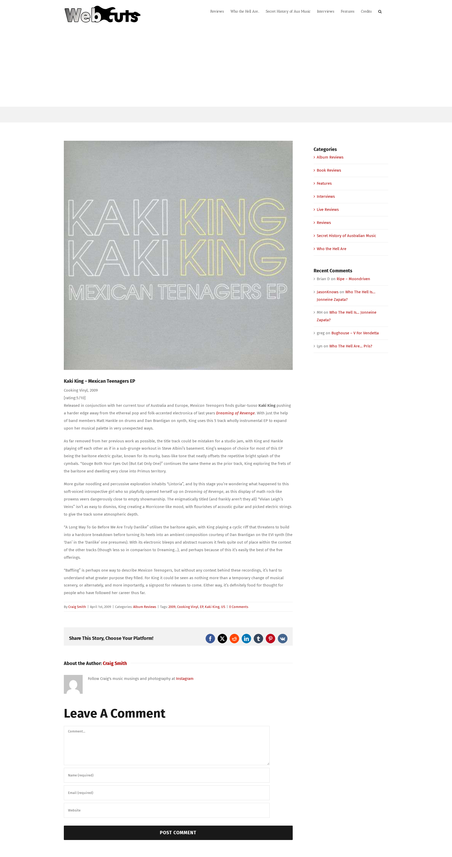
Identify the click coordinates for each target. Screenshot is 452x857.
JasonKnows (327, 292)
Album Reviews (144, 607)
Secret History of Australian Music (346, 235)
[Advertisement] (226, 67)
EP (201, 607)
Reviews (324, 222)
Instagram (185, 678)
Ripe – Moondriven (353, 279)
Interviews (326, 196)
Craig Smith (77, 607)
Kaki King (212, 607)
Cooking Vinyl (187, 607)
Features (324, 183)
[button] (380, 11)
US (223, 607)
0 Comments (238, 607)
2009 (172, 607)
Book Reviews (329, 170)
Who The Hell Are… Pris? (350, 346)
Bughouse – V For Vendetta (355, 333)
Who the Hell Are (331, 248)
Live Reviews (328, 209)
